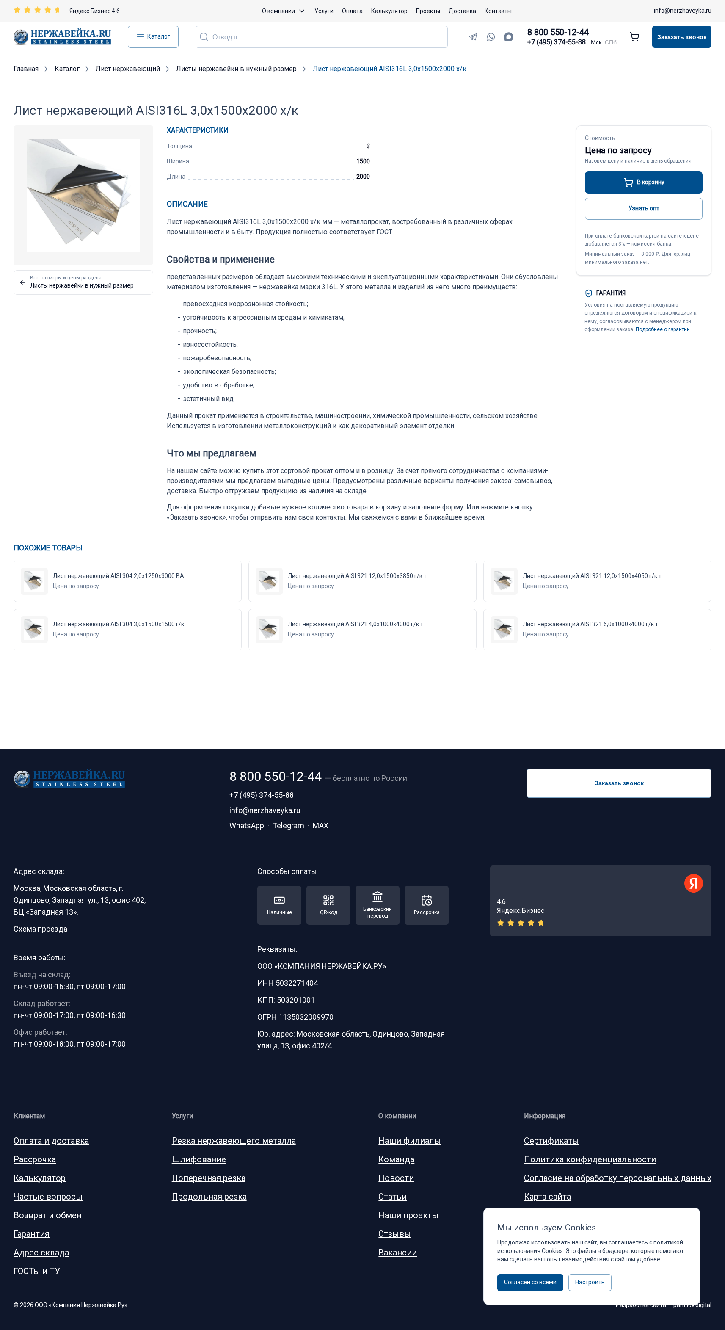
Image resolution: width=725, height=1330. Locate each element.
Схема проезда (40, 928)
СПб (611, 42)
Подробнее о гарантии (663, 329)
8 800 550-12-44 (558, 32)
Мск (596, 42)
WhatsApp (246, 825)
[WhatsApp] (490, 37)
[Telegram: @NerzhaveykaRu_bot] (473, 37)
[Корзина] (634, 36)
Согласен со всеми (530, 1282)
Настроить (590, 1282)
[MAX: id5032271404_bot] (508, 37)
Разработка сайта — (663, 1305)
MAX (320, 825)
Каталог (158, 36)
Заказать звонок (681, 37)
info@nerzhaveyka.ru (682, 10)
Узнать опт (644, 208)
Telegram (288, 825)
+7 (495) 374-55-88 (556, 42)
